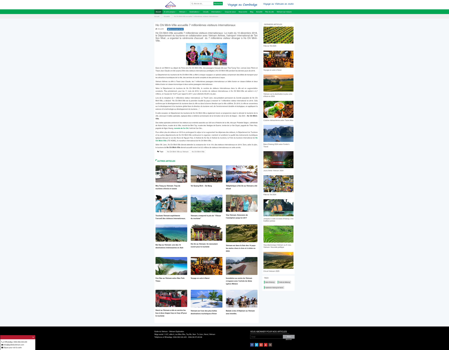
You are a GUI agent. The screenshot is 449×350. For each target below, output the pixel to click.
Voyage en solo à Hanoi (200, 278)
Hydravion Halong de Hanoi (274, 287)
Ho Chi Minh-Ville (198, 151)
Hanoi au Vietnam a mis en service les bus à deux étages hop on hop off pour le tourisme (171, 313)
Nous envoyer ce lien (176, 29)
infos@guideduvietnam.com (13, 344)
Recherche (218, 3)
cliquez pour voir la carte (12, 347)
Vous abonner (289, 337)
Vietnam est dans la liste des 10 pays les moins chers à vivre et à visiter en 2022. (240, 248)
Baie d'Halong (269, 282)
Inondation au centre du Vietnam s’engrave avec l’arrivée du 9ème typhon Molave (239, 281)
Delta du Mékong (284, 282)
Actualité (167, 16)
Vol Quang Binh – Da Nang (201, 186)
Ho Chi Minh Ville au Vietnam (178, 151)
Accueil (156, 16)
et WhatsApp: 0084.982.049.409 (15, 342)
